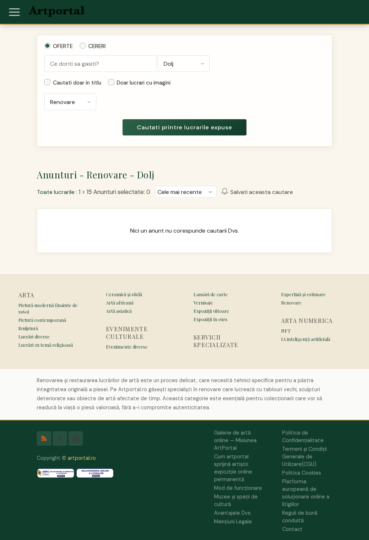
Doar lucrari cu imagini (143, 82)
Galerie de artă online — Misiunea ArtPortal (235, 440)
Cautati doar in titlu (77, 82)
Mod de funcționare (238, 488)
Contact (292, 529)
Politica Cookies (301, 473)
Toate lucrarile (56, 192)
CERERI (97, 46)
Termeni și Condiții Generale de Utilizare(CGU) (304, 456)
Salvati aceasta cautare (261, 192)
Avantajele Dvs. (233, 513)
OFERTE (63, 46)
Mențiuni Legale (233, 521)
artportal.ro (82, 458)
